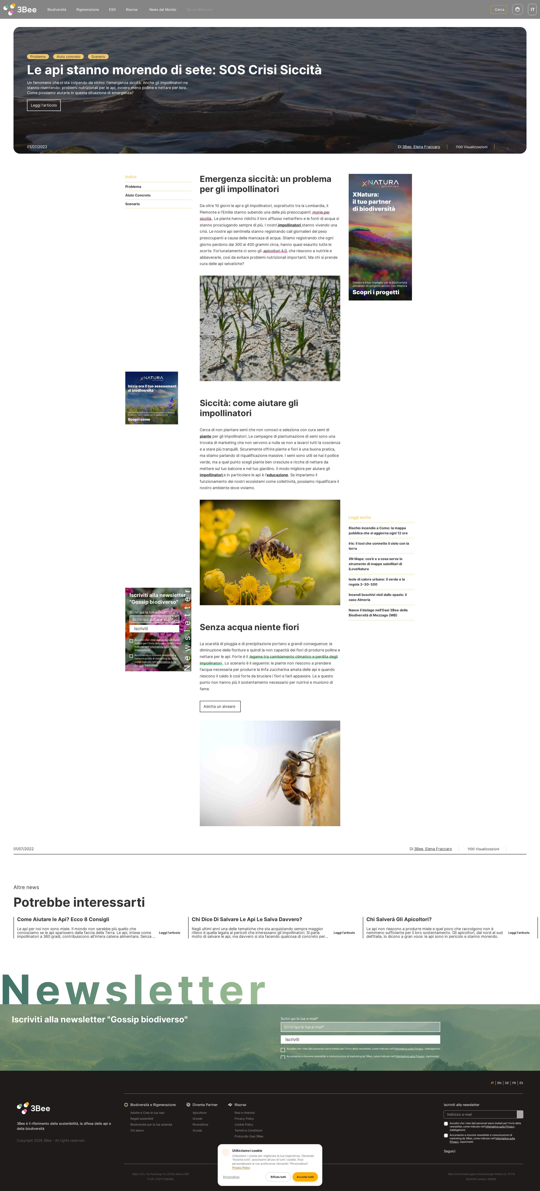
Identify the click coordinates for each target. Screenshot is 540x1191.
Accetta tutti (305, 1177)
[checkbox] (131, 641)
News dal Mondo (162, 9)
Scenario (132, 204)
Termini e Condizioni (248, 1130)
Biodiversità (56, 9)
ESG (112, 9)
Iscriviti (141, 628)
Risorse (132, 9)
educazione (277, 475)
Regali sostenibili (141, 1118)
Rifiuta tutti (278, 1177)
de (507, 1083)
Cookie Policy (244, 1124)
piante (205, 436)
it (492, 1083)
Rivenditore (200, 1124)
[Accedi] (517, 9)
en (499, 1083)
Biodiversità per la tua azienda (151, 1124)
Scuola (197, 1130)
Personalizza (231, 1177)
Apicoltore (200, 1112)
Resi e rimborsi (245, 1112)
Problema (133, 186)
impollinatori (289, 225)
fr (514, 1083)
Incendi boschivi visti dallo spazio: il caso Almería (378, 597)
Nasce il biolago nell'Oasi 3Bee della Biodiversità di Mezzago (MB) (378, 612)
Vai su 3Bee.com (199, 9)
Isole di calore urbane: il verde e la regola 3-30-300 (377, 581)
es (521, 1083)
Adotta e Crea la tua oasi (147, 1112)
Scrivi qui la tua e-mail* (148, 612)
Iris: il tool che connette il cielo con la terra (379, 546)
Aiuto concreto (138, 195)
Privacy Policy (244, 1118)
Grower (197, 1118)
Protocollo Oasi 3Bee (249, 1136)
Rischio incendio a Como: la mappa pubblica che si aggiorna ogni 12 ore (378, 530)
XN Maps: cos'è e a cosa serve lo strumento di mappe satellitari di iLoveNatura (375, 564)
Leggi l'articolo (44, 105)
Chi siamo (137, 1130)
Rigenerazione (87, 9)
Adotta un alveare (219, 706)
